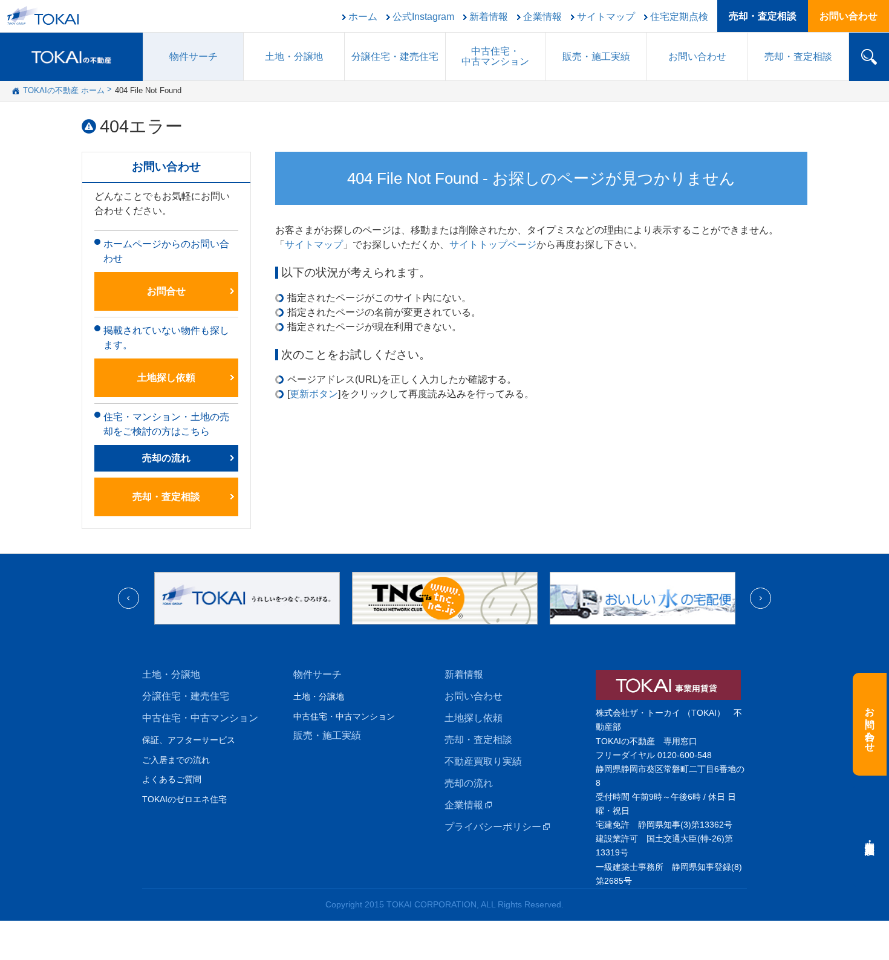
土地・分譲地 (294, 56)
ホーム (362, 17)
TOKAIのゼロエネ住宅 (184, 799)
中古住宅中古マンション (495, 56)
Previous (128, 598)
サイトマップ (606, 17)
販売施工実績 (596, 56)
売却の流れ (166, 458)
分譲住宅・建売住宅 (185, 696)
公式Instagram (423, 17)
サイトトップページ (492, 244)
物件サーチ (193, 56)
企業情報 (542, 17)
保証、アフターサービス (188, 740)
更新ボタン (314, 394)
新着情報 (488, 17)
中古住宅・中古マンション (200, 718)
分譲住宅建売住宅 (394, 56)
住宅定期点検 (679, 17)
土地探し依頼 (166, 377)
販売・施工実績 (327, 735)
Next (760, 598)
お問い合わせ (848, 16)
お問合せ (166, 291)
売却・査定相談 (762, 16)
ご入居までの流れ (176, 760)
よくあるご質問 (171, 779)
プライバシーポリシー (492, 827)
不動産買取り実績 (483, 761)
